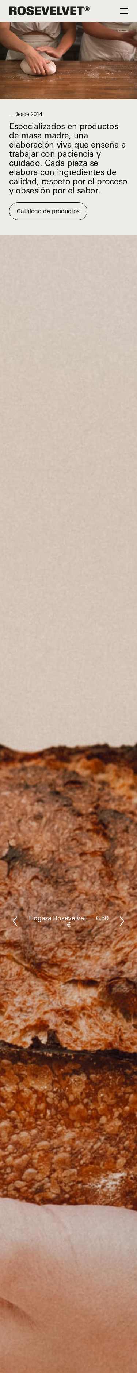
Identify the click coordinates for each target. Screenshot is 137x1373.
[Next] (122, 921)
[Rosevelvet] (49, 11)
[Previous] (14, 921)
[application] (68, 60)
